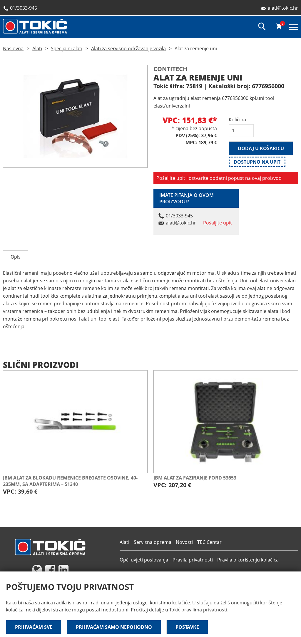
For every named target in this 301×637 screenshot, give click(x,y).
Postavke (187, 627)
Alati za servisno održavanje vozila (128, 48)
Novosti (184, 542)
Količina (237, 119)
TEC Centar (209, 542)
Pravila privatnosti (193, 559)
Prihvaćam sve (33, 627)
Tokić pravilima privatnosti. (198, 609)
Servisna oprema (152, 542)
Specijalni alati (66, 48)
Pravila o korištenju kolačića (248, 559)
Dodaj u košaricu (261, 148)
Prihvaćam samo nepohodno (114, 627)
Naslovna (13, 48)
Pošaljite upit (217, 222)
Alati (37, 48)
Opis (16, 257)
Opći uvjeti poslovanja (144, 559)
